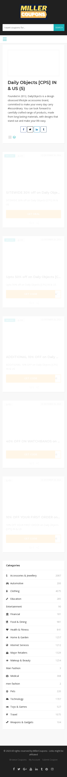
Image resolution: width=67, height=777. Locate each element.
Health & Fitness (19, 629)
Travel (13, 714)
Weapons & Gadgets (21, 722)
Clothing (14, 591)
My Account (34, 759)
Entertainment (14, 606)
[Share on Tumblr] (44, 129)
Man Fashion (13, 668)
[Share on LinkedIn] (37, 129)
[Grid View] (10, 137)
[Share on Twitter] (30, 129)
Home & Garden (19, 637)
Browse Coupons (18, 759)
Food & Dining (18, 621)
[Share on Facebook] (23, 129)
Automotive (16, 583)
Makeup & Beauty (20, 660)
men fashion (13, 683)
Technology (16, 699)
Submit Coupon (50, 759)
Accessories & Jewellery (23, 575)
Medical (14, 676)
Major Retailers (18, 652)
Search (59, 27)
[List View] (14, 137)
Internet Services (19, 645)
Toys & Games (18, 706)
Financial (15, 614)
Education (15, 598)
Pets (12, 691)
